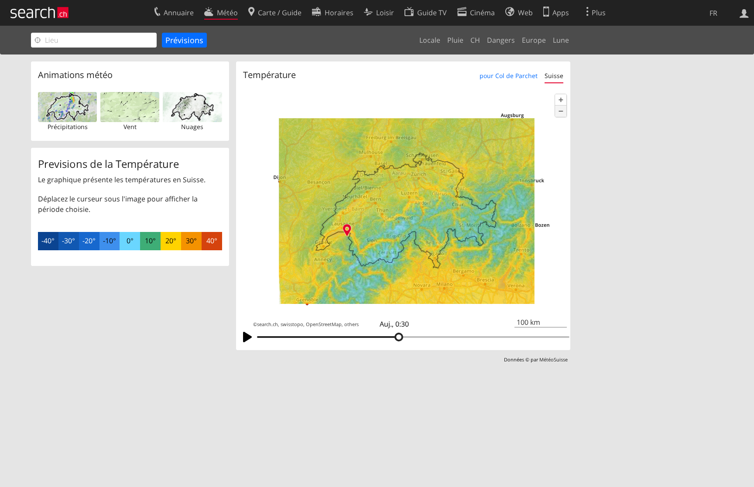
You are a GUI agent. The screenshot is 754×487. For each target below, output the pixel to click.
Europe (534, 40)
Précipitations (68, 127)
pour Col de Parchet (509, 76)
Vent (130, 127)
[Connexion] (744, 12)
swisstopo (292, 324)
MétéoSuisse (553, 359)
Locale (429, 40)
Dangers (501, 40)
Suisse (554, 76)
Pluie (455, 40)
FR (713, 13)
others (351, 324)
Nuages (192, 127)
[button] (560, 100)
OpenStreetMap (324, 324)
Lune (561, 40)
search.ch (267, 324)
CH (475, 40)
